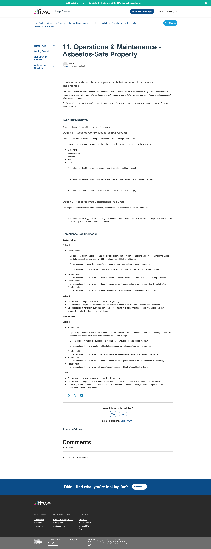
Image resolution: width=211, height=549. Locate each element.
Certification (39, 519)
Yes (113, 414)
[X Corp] (75, 395)
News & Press (85, 522)
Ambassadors (59, 525)
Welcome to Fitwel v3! (56, 23)
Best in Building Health (63, 519)
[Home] (42, 507)
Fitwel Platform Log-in (142, 11)
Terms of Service (53, 545)
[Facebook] (69, 395)
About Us (83, 519)
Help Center (39, 23)
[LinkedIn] (81, 395)
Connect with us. (128, 420)
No (123, 414)
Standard (38, 522)
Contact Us (139, 486)
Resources (38, 525)
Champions (58, 522)
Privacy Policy (52, 543)
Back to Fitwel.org (167, 11)
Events (82, 529)
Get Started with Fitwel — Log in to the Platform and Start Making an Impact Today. (103, 2)
